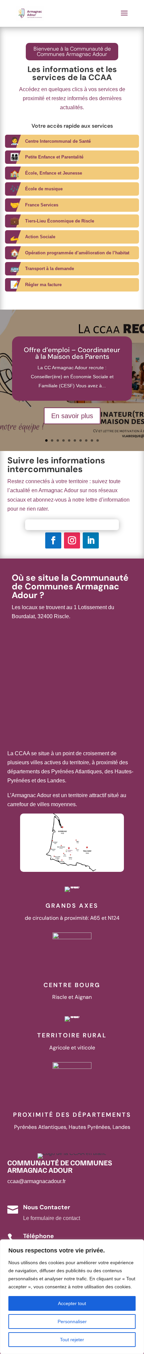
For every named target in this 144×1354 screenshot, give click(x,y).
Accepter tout (72, 1303)
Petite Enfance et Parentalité (54, 156)
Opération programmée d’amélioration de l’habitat (77, 252)
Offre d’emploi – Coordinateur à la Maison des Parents (72, 353)
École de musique (44, 188)
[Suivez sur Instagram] (72, 540)
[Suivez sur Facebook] (53, 540)
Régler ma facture (43, 284)
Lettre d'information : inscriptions (72, 524)
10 (97, 440)
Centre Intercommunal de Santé (58, 141)
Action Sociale (40, 236)
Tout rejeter (72, 1339)
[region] (72, 1296)
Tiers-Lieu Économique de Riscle (59, 220)
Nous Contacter (46, 1207)
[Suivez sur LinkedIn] (91, 540)
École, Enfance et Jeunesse (53, 173)
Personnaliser (72, 1321)
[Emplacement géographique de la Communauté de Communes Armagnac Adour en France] (72, 870)
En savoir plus (72, 416)
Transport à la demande (49, 268)
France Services (41, 204)
